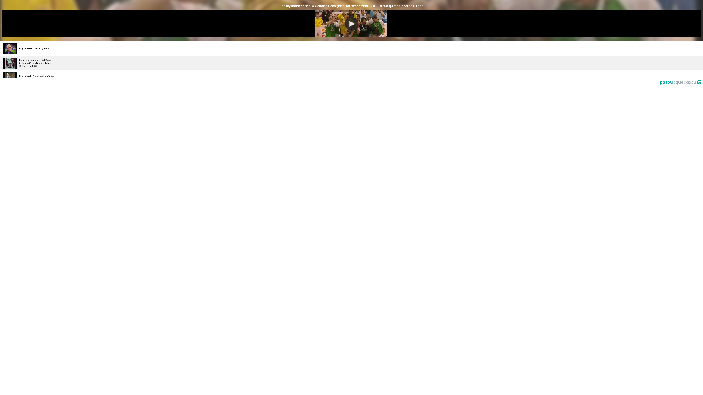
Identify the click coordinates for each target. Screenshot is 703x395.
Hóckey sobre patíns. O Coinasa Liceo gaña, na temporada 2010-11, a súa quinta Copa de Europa (351, 6)
